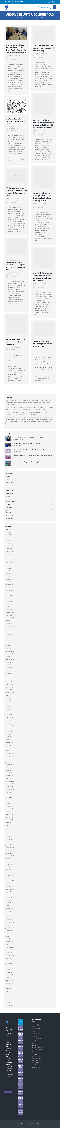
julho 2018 (8, 795)
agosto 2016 (8, 858)
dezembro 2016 (9, 847)
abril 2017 (8, 836)
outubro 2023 (9, 623)
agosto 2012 (8, 991)
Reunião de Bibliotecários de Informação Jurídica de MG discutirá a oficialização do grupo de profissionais (42, 197)
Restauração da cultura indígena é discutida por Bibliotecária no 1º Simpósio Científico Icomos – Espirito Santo (15, 265)
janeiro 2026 (8, 549)
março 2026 (8, 543)
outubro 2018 (9, 786)
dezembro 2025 (9, 551)
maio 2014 (8, 933)
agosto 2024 (8, 596)
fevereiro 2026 (9, 546)
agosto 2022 (8, 662)
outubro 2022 (9, 656)
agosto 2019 (8, 759)
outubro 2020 (9, 723)
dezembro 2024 (9, 584)
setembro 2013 (9, 955)
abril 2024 (8, 607)
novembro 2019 (9, 751)
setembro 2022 (9, 659)
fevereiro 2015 (9, 908)
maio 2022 (8, 670)
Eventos (34, 130)
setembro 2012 (9, 988)
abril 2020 (8, 737)
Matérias (7, 55)
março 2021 (8, 709)
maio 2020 (8, 734)
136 (44, 389)
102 (37, 389)
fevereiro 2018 (9, 809)
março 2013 (8, 972)
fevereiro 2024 (9, 612)
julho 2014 (8, 928)
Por (15, 55)
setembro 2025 (9, 560)
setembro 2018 (9, 789)
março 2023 (8, 643)
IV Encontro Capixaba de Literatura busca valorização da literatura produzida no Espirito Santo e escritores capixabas (43, 124)
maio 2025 (8, 571)
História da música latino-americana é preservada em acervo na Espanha (42, 343)
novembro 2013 (9, 950)
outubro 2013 (9, 953)
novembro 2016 (9, 850)
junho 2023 (8, 634)
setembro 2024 (9, 593)
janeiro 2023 (8, 648)
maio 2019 (8, 767)
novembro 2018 (9, 784)
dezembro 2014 (9, 914)
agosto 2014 (8, 925)
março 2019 (8, 773)
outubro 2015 (9, 886)
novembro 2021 (9, 687)
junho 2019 (8, 764)
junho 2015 (8, 897)
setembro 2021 (9, 692)
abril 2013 (8, 969)
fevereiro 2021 (9, 712)
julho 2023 (8, 632)
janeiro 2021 (8, 715)
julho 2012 (8, 994)
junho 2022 (8, 667)
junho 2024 (8, 601)
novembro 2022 (9, 654)
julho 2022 (8, 665)
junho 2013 (8, 964)
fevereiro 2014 (9, 941)
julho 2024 (8, 598)
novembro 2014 (9, 917)
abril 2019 (8, 770)
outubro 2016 (9, 853)
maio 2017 (8, 834)
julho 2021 (8, 698)
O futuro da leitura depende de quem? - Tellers (18, 412)
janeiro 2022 (8, 681)
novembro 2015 (9, 883)
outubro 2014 (9, 919)
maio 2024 (8, 604)
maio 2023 (8, 637)
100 (29, 389)
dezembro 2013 (9, 947)
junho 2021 (8, 701)
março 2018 (8, 806)
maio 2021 (8, 703)
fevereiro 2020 (9, 742)
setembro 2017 (9, 822)
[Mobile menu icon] (54, 7)
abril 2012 (8, 1002)
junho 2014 (8, 930)
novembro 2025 (9, 554)
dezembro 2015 (9, 881)
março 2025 (8, 576)
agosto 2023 (8, 629)
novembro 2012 (9, 983)
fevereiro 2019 (9, 775)
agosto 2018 (8, 792)
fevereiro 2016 (9, 875)
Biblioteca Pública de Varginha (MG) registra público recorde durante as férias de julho (32, 463)
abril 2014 (8, 936)
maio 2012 (8, 1000)
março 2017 (8, 839)
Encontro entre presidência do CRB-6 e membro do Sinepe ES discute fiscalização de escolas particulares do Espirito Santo (15, 49)
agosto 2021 (8, 695)
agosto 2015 (8, 892)
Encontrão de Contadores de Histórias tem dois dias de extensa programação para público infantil (42, 277)
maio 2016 (8, 867)
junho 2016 (8, 864)
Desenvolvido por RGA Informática (30, 1124)
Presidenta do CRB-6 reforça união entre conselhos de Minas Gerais (15, 341)
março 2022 (8, 676)
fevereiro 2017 (9, 842)
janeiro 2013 (8, 977)
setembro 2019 (9, 756)
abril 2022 (8, 673)
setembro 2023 (9, 626)
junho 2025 (8, 568)
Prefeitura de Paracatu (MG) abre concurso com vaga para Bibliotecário (32, 455)
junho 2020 (8, 731)
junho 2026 (8, 535)
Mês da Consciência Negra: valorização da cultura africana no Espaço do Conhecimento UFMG (16, 192)
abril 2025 (8, 573)
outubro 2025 (9, 557)
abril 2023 (8, 640)
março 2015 (8, 905)
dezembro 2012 (9, 980)
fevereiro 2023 (9, 645)
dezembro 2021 (9, 684)
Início (18, 17)
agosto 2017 (8, 825)
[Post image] (8, 438)
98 (21, 389)
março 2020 (8, 739)
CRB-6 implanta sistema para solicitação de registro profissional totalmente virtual (28, 409)
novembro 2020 (9, 720)
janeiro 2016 (8, 878)
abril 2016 (8, 870)
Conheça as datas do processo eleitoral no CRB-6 (26, 443)
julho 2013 (8, 961)
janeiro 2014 (8, 944)
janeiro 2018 (8, 811)
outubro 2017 (9, 820)
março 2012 (8, 1005)
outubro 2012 (9, 986)
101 (33, 389)
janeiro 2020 (8, 745)
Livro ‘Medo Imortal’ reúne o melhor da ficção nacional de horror (15, 121)
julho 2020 (8, 728)
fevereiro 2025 (9, 579)
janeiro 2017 (8, 845)
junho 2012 (8, 997)
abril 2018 (8, 803)
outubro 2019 (9, 753)
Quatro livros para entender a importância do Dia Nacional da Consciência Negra (43, 48)
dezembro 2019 (9, 748)
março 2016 (8, 872)
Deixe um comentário (10, 59)
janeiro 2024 (8, 615)
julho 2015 (8, 894)
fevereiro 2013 (9, 975)
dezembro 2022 (9, 651)
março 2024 (8, 609)
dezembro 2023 (9, 618)
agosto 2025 (8, 562)
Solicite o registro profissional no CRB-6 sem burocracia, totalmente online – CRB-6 (28, 407)
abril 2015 (8, 903)
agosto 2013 (8, 958)
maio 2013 (8, 966)
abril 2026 (8, 540)
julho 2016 (8, 861)
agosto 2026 (8, 529)
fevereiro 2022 (9, 679)
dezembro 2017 (9, 814)
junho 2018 (8, 798)
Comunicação (44, 14)
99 (25, 389)
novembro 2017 (9, 817)
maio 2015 (8, 900)
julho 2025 (8, 565)
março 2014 (8, 939)
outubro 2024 (9, 590)
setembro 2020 (9, 726)
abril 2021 (8, 706)
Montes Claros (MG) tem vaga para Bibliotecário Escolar (28, 437)
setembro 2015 (9, 889)
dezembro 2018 (9, 781)
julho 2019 (8, 762)
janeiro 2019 (8, 778)
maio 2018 (8, 800)
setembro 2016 (9, 856)
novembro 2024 (9, 587)
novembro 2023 (9, 620)
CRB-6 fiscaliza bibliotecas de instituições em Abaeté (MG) (28, 449)
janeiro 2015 (8, 911)
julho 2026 (8, 532)
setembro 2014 (9, 922)
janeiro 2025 (8, 582)
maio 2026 (8, 537)
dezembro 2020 (9, 717)
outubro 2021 (9, 690)
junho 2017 (8, 831)
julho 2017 (8, 828)
